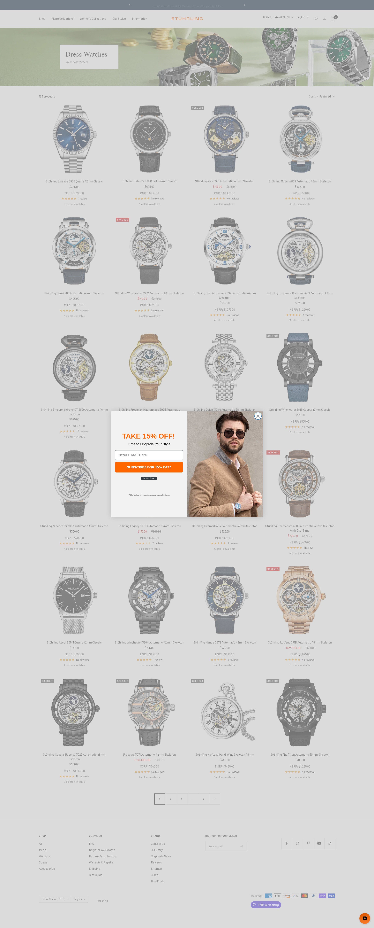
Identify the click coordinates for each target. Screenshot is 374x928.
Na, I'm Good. (149, 478)
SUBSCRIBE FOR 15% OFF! (149, 467)
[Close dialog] (258, 416)
